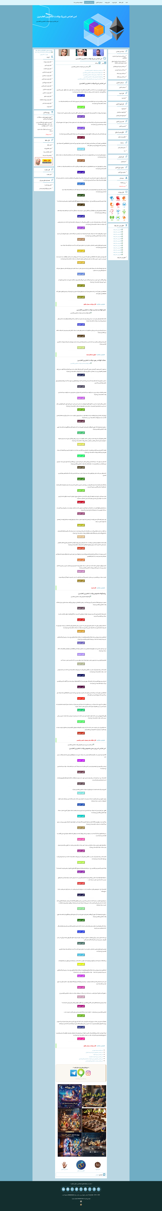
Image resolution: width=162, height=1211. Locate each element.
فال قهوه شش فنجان (121, 115)
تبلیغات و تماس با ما (78, 2)
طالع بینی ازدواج (122, 137)
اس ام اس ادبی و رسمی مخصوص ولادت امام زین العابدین (90, 79)
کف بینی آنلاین (122, 126)
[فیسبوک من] (89, 1189)
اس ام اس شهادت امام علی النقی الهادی (94, 1061)
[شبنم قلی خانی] (64, 53)
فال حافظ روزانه (47, 148)
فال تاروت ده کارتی (47, 93)
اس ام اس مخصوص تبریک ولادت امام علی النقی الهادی (91, 1059)
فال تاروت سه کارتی (46, 75)
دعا (125, 151)
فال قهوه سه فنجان (121, 112)
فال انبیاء (124, 98)
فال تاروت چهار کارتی (46, 79)
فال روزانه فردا (48, 185)
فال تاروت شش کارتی (46, 86)
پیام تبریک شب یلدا (47, 155)
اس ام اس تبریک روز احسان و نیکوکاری (120, 57)
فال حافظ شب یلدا (47, 152)
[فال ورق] (70, 1145)
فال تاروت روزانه (47, 62)
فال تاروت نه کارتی (47, 89)
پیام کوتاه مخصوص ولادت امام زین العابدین (93, 77)
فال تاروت (114, 2)
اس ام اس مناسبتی (89, 2)
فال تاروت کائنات (47, 68)
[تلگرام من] (94, 1189)
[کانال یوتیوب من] (68, 1189)
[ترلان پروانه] (81, 53)
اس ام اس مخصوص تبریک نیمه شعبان (94, 1052)
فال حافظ (121, 2)
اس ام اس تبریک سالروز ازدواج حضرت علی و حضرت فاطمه (119, 62)
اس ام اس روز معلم (121, 76)
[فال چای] (94, 1145)
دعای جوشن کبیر (122, 147)
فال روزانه (107, 2)
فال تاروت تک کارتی (46, 72)
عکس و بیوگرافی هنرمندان (45, 188)
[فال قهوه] (94, 1121)
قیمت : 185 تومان (44, 52)
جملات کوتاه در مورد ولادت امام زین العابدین (93, 74)
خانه (127, 2)
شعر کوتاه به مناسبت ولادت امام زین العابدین (93, 72)
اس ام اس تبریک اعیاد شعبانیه (96, 1056)
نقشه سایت (74, 1198)
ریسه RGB (123, 183)
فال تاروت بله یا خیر (46, 103)
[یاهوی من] (98, 1189)
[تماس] (81, 1189)
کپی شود (81, 95)
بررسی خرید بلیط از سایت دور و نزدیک (45, 130)
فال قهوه (124, 108)
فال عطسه (49, 174)
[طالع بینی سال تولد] (118, 242)
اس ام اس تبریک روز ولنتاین (119, 66)
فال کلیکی (123, 161)
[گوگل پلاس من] (72, 1189)
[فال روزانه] (70, 1096)
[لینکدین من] (63, 1189)
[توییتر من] (76, 1189)
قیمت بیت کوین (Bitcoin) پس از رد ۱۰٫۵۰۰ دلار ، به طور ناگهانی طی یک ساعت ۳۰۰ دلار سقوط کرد (44, 124)
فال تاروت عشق (47, 96)
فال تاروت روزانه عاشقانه (45, 99)
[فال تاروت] (94, 1096)
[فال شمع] (70, 1121)
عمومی (97, 1175)
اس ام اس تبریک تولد (98, 1054)
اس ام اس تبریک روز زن (97, 1050)
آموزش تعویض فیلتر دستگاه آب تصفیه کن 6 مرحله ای (45, 118)
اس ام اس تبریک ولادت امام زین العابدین (57, 16)
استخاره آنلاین (99, 2)
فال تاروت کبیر (48, 65)
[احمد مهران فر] (98, 53)
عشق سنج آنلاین (122, 172)
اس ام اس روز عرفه (121, 73)
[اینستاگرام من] (85, 1189)
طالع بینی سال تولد (121, 257)
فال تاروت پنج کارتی (46, 82)
